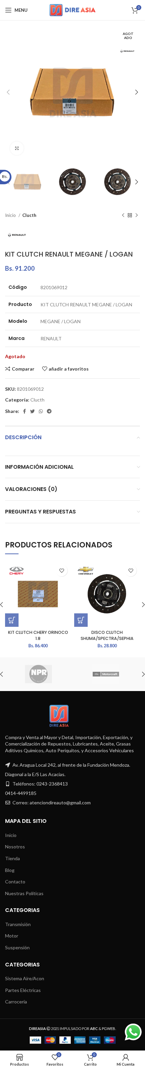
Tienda (12, 858)
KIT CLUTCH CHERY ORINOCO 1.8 (38, 635)
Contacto (15, 881)
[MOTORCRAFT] (106, 674)
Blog (9, 870)
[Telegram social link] (49, 411)
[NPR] (38, 674)
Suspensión (17, 947)
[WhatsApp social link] (41, 411)
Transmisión (18, 924)
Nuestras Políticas (24, 893)
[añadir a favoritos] (61, 570)
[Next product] (136, 215)
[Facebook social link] (24, 411)
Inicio (11, 215)
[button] (12, 620)
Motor (11, 936)
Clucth (29, 215)
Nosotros (15, 846)
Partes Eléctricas (23, 990)
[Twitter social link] (32, 411)
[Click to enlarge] (17, 148)
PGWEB (108, 1028)
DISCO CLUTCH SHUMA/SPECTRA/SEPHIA (107, 635)
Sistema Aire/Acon (24, 978)
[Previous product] (123, 215)
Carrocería (16, 1001)
